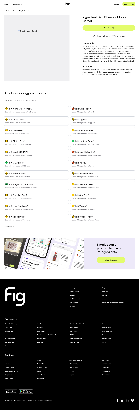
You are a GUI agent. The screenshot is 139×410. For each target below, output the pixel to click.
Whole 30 (40, 378)
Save (108, 36)
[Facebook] (117, 400)
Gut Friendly (74, 363)
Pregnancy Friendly (76, 338)
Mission (104, 299)
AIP (6, 360)
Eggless (40, 327)
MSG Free (73, 334)
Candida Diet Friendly (77, 323)
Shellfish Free (9, 342)
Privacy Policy (31, 400)
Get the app (111, 260)
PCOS (72, 371)
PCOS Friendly (10, 338)
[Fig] (68, 4)
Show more (8, 226)
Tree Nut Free (74, 342)
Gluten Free (9, 331)
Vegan (104, 342)
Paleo (104, 334)
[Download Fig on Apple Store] (11, 391)
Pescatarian (106, 371)
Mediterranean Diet (11, 371)
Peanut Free (41, 338)
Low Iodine (8, 334)
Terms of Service (19, 400)
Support (105, 295)
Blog (103, 288)
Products (7, 11)
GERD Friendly (106, 327)
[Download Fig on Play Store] (26, 391)
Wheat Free (9, 378)
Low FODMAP (74, 331)
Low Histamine (107, 331)
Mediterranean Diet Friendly (46, 334)
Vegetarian (9, 345)
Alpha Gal (40, 360)
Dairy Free (8, 327)
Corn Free (105, 323)
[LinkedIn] (127, 400)
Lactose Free (41, 331)
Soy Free (40, 342)
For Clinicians (74, 302)
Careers (72, 306)
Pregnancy (8, 374)
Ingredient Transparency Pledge (113, 302)
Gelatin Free (74, 327)
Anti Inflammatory (43, 323)
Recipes (72, 295)
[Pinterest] (132, 400)
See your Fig (129, 4)
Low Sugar (105, 367)
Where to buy (119, 36)
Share (98, 36)
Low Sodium (74, 367)
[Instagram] (122, 400)
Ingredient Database (45, 400)
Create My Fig (74, 291)
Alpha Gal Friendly (11, 323)
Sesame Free (106, 338)
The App (116, 4)
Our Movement (75, 299)
